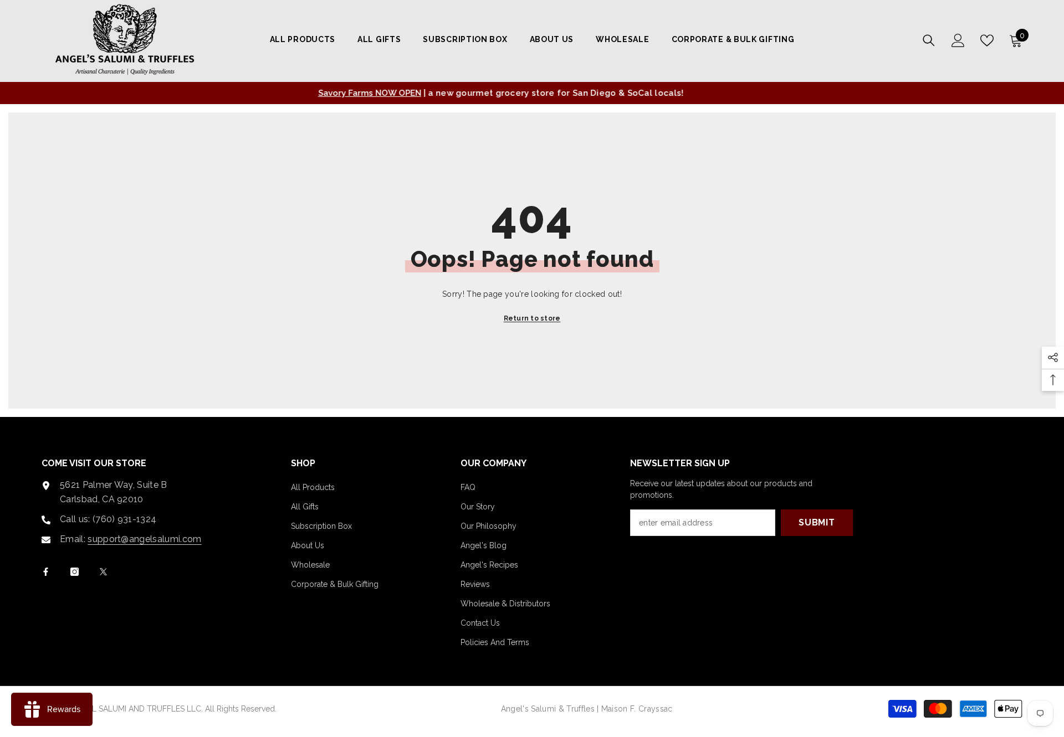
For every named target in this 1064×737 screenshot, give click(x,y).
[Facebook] (45, 571)
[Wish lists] (987, 40)
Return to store (532, 318)
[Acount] (958, 40)
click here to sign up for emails (551, 93)
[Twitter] (103, 571)
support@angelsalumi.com (144, 539)
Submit (817, 522)
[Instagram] (74, 571)
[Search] (929, 40)
